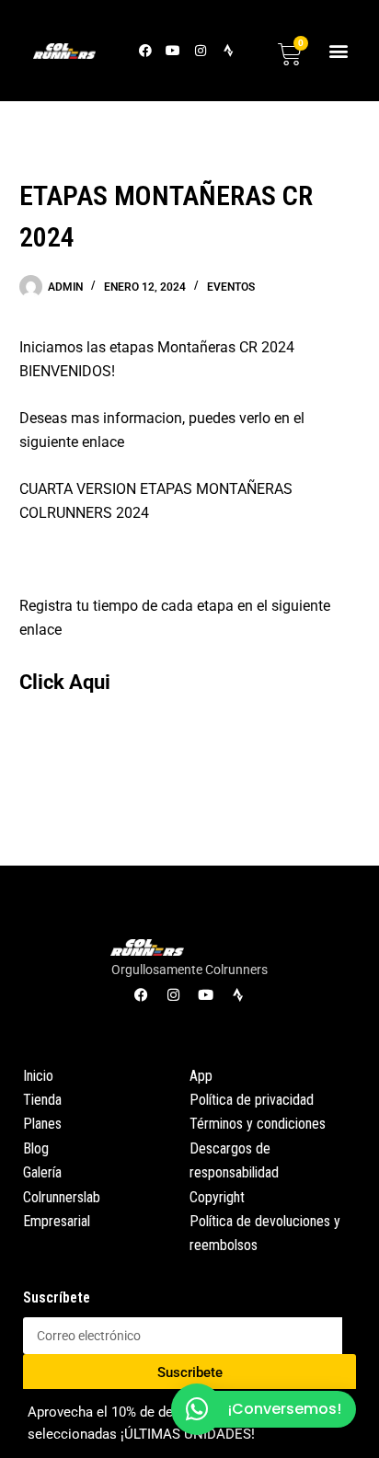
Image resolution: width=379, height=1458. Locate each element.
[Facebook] (145, 50)
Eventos (231, 287)
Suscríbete (56, 1297)
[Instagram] (201, 50)
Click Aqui (64, 682)
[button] (338, 50)
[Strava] (228, 50)
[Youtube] (173, 50)
